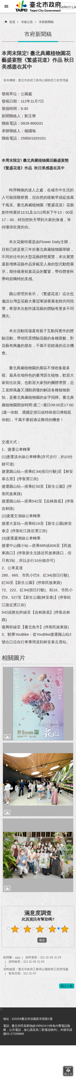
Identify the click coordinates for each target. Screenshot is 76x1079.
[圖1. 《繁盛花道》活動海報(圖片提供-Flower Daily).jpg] (38, 703)
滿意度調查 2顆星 (27, 929)
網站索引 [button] (6, 6)
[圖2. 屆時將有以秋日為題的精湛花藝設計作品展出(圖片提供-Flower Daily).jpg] (38, 779)
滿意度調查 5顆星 (65, 929)
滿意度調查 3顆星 (40, 929)
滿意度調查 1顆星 (15, 929)
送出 (33, 940)
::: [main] (4, 22)
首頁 (12, 22)
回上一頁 (67, 986)
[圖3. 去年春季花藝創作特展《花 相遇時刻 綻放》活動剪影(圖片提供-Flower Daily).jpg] (38, 855)
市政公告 (27, 22)
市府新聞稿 (46, 22)
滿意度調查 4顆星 (52, 929)
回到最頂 (68, 1071)
